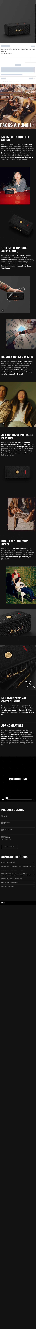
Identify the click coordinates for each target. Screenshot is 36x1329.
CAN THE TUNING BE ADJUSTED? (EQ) (11, 878)
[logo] (6, 6)
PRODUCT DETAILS (9, 847)
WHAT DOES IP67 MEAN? (7, 886)
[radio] (28, 60)
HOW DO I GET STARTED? (8, 862)
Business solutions (28, 3)
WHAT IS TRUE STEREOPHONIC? (10, 882)
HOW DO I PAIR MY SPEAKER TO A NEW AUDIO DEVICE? (16, 866)
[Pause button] (3, 125)
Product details (7, 53)
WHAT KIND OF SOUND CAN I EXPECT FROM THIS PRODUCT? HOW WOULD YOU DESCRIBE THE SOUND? (15, 874)
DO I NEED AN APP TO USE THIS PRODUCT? (13, 870)
